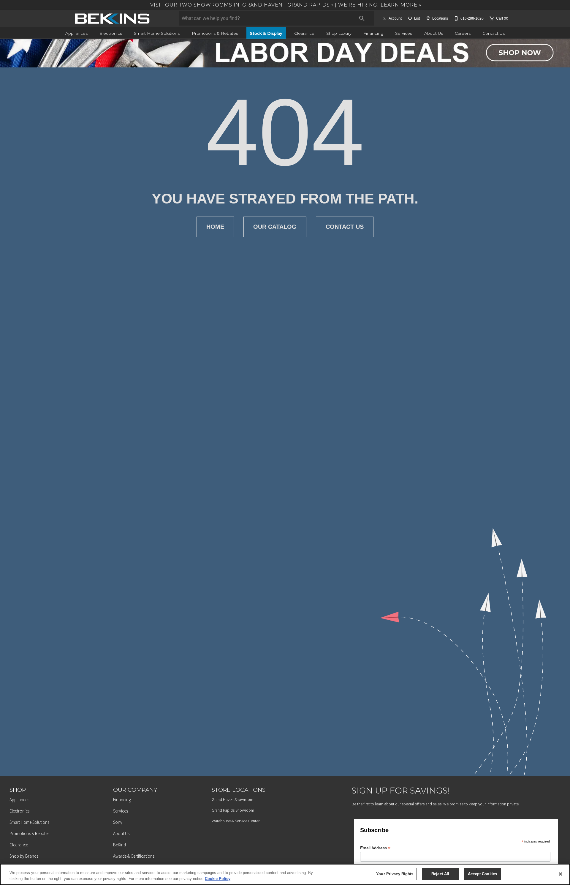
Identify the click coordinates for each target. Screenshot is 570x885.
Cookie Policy (217, 878)
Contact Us (493, 33)
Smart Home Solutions (157, 33)
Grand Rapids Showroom (233, 810)
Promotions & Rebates (215, 33)
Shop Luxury (339, 33)
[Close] (560, 874)
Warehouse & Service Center (235, 821)
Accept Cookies (482, 874)
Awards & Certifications (133, 856)
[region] (285, 874)
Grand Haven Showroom (232, 799)
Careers (463, 33)
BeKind (119, 845)
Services (403, 33)
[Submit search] (361, 18)
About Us (433, 33)
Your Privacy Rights (394, 874)
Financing (373, 33)
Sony (117, 822)
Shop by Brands (24, 856)
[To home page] (112, 18)
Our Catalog (275, 226)
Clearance (304, 33)
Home (215, 226)
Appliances (76, 33)
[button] (384, 18)
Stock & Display (266, 33)
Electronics (110, 33)
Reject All (440, 874)
